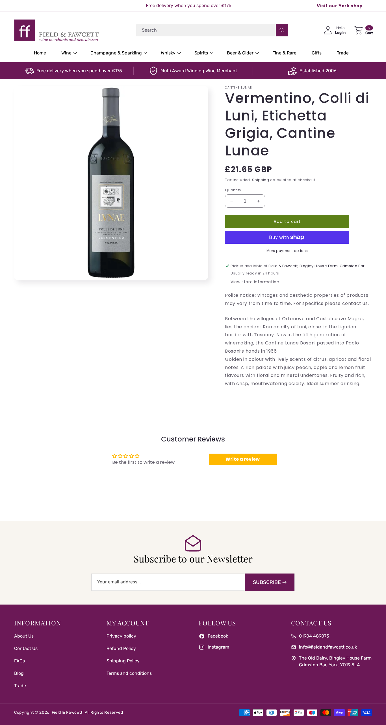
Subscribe (267, 582)
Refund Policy (121, 648)
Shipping (260, 179)
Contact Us (26, 648)
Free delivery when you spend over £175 (79, 70)
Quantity (233, 190)
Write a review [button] (242, 459)
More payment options (287, 250)
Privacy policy (121, 636)
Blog (19, 673)
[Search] (282, 30)
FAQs (19, 661)
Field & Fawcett (67, 712)
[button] (68, 53)
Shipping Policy (123, 661)
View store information (255, 282)
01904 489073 (314, 636)
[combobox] (212, 30)
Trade (20, 685)
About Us (24, 636)
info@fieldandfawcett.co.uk (328, 647)
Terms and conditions (129, 673)
